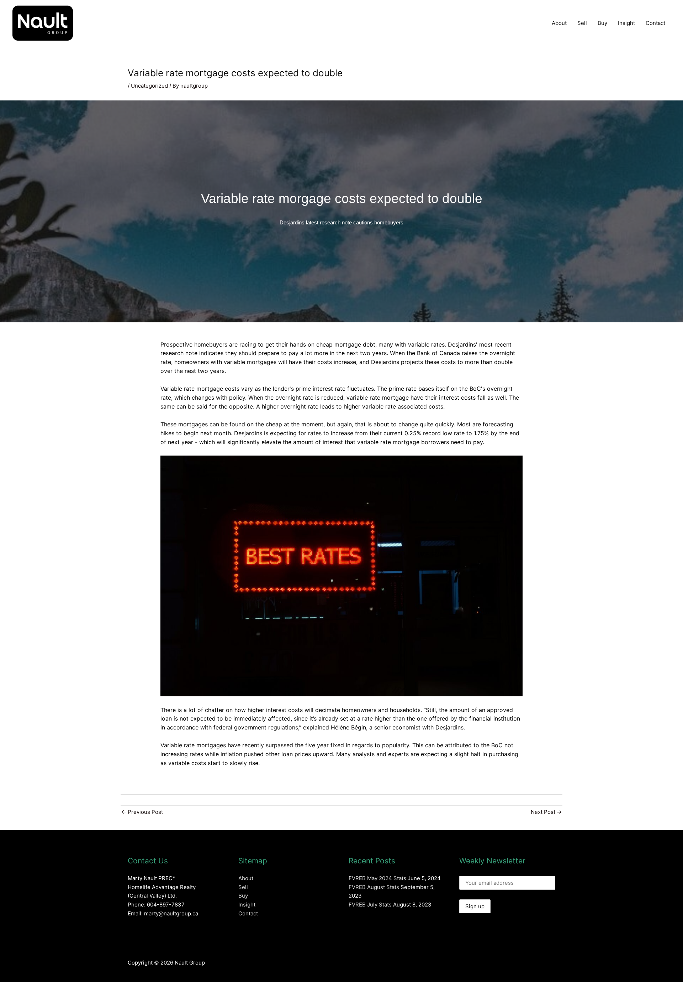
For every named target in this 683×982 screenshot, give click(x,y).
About (559, 23)
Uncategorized (149, 85)
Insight (626, 23)
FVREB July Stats (370, 904)
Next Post (546, 812)
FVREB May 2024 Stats (377, 878)
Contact (655, 23)
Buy (602, 23)
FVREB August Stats (374, 887)
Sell (582, 23)
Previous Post (142, 812)
